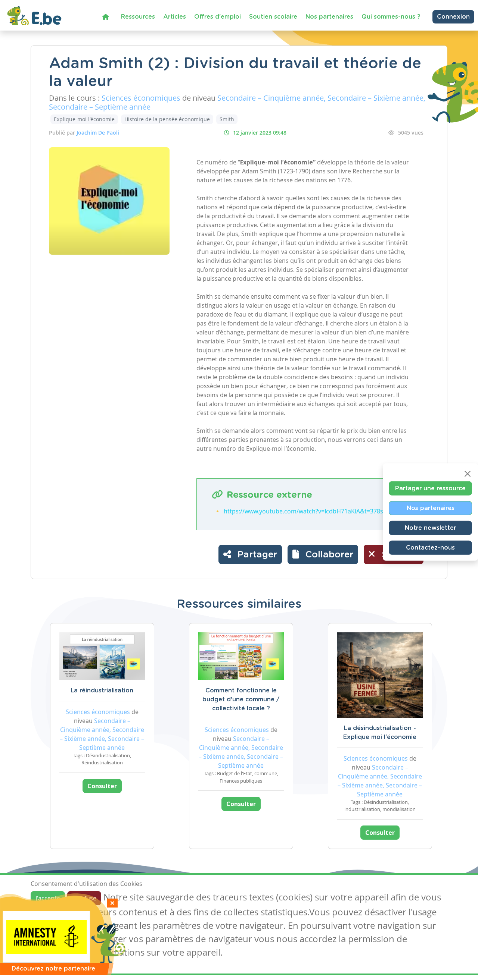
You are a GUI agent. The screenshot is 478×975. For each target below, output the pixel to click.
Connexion (453, 17)
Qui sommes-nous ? (390, 17)
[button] (323, 554)
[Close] (467, 473)
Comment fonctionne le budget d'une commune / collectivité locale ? (240, 699)
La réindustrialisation (102, 690)
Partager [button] (256, 554)
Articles (174, 17)
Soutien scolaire (273, 17)
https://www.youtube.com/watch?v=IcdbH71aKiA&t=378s (303, 511)
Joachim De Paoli (98, 132)
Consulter (102, 786)
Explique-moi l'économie (84, 119)
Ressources (138, 17)
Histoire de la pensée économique (167, 119)
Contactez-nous (430, 547)
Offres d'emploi (217, 17)
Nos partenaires (329, 17)
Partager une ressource (430, 488)
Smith (227, 119)
